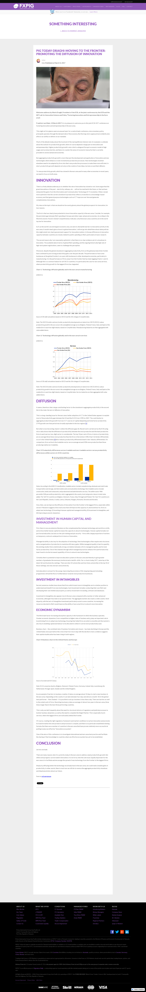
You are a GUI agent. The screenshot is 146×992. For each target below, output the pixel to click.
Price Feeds (76, 6)
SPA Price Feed (40, 918)
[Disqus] (73, 814)
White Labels (97, 915)
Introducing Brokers (99, 909)
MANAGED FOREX (81, 906)
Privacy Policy (31, 980)
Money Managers (98, 912)
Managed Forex (98, 6)
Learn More (93, 12)
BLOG (118, 6)
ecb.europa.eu (46, 776)
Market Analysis (117, 915)
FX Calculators (59, 912)
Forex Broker (19, 952)
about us (58, 6)
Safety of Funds (21, 921)
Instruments (86, 6)
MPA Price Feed (41, 921)
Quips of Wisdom (117, 923)
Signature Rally (38, 968)
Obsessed (115, 921)
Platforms (67, 6)
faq (123, 6)
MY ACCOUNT (129, 2)
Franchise (96, 918)
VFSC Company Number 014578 (61, 941)
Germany (124, 952)
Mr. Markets (115, 918)
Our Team (19, 912)
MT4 (37, 909)
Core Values (20, 915)
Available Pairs (59, 915)
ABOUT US (20, 906)
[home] (23, 7)
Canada (118, 952)
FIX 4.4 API (39, 915)
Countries (56, 952)
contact (130, 6)
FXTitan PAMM (78, 909)
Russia (22, 954)
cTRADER (39, 912)
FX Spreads (58, 909)
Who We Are (20, 909)
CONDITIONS (60, 906)
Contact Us (19, 923)
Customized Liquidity (42, 923)
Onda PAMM (78, 918)
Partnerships (110, 6)
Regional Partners (98, 921)
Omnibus (96, 923)
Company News (117, 912)
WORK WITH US (99, 906)
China (17, 954)
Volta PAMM (77, 912)
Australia (85, 952)
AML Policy (39, 980)
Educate (114, 909)
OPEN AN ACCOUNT (116, 2)
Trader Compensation (61, 921)
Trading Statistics (60, 918)
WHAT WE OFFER (42, 906)
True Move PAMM (79, 915)
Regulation (19, 918)
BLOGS (114, 906)
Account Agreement (61, 923)
